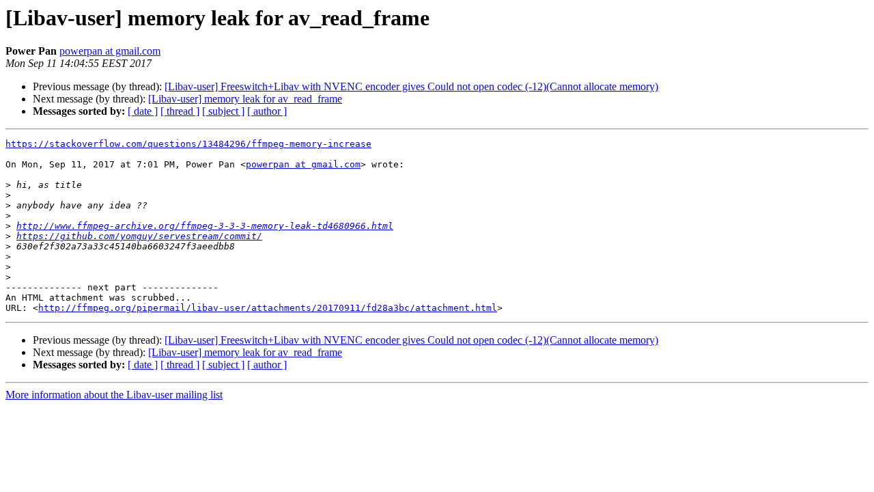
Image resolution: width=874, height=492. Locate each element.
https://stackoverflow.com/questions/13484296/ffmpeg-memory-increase (188, 144)
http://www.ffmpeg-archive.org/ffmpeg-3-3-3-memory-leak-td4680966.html (204, 226)
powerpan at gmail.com (109, 51)
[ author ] (267, 111)
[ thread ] (179, 111)
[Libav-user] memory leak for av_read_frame (245, 99)
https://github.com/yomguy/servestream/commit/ (139, 236)
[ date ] (143, 111)
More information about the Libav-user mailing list (114, 394)
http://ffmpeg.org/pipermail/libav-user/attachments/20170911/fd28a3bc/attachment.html (267, 308)
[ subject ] (223, 111)
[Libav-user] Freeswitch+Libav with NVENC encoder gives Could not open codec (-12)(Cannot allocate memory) (411, 86)
